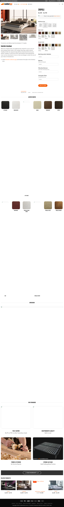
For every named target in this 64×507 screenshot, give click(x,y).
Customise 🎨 (23, 4)
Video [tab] (29, 92)
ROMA (8, 491)
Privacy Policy (40, 503)
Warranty (34, 503)
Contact (13, 503)
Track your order (27, 503)
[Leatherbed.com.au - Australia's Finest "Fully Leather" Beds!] (6, 4)
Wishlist (20, 503)
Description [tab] (23, 92)
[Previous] (3, 21)
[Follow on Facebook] (57, 0)
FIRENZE (24, 491)
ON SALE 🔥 (16, 4)
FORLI (55, 491)
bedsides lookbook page (11, 59)
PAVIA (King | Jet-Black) (40, 491)
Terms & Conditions (48, 503)
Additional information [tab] (37, 92)
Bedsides (30, 4)
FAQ (17, 503)
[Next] (34, 21)
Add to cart (43, 85)
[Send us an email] (59, 0)
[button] (62, 1)
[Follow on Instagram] (58, 0)
